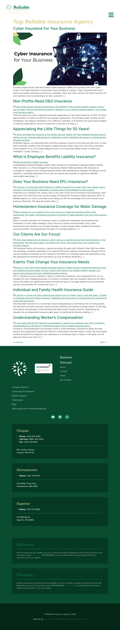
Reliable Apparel (19, 395)
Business (66, 357)
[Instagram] (67, 417)
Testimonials (17, 400)
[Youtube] (53, 417)
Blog (14, 404)
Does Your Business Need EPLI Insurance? (50, 181)
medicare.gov (69, 585)
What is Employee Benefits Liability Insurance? (54, 156)
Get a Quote (65, 380)
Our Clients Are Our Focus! (36, 234)
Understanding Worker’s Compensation (48, 317)
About (63, 367)
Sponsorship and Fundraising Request (29, 408)
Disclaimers (82, 619)
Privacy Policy (68, 619)
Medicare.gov (36, 555)
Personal (65, 362)
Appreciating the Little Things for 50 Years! (51, 129)
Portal (62, 375)
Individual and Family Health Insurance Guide (53, 289)
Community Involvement (23, 391)
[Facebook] (60, 417)
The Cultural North (52, 619)
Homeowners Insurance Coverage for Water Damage (59, 206)
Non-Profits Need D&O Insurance (42, 101)
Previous (18, 342)
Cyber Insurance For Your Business (44, 28)
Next (103, 342)
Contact (63, 371)
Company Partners (20, 387)
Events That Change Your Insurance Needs (51, 262)
